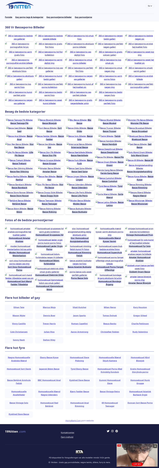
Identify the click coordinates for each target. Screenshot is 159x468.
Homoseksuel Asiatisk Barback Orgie (140, 393)
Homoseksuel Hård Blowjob (140, 359)
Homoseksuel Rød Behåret (49, 404)
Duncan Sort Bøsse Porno (140, 402)
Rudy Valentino (140, 331)
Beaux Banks (109, 323)
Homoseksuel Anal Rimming (79, 404)
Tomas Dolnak (110, 315)
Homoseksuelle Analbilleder (18, 393)
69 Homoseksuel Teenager (110, 404)
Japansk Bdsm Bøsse (49, 369)
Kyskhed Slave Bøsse (79, 380)
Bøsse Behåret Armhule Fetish (19, 382)
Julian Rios (49, 331)
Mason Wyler (19, 315)
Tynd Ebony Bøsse (79, 369)
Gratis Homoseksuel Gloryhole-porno (140, 371)
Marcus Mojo (49, 307)
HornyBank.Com (73, 420)
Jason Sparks (79, 315)
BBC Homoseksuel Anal (49, 380)
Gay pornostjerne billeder (59, 17)
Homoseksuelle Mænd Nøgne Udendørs (49, 393)
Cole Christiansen (19, 331)
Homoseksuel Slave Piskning (79, 359)
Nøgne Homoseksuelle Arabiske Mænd (19, 359)
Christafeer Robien (110, 331)
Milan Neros (110, 307)
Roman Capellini (79, 323)
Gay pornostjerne (83, 17)
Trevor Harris (49, 323)
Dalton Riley (49, 340)
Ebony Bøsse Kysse (49, 357)
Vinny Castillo (19, 323)
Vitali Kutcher (79, 307)
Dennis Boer (49, 315)
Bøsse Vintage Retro (110, 391)
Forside (8, 17)
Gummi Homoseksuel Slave (109, 382)
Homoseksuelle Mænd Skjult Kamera (110, 359)
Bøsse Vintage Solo (19, 402)
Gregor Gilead (140, 315)
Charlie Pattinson (140, 323)
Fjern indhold (67, 437)
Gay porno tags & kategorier (29, 17)
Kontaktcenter (67, 432)
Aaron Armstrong (79, 331)
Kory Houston (140, 307)
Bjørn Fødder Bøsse (79, 391)
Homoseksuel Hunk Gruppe (140, 382)
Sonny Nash (19, 340)
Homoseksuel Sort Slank (19, 369)
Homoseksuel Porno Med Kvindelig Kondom (110, 371)
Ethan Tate (19, 307)
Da (149, 6)
